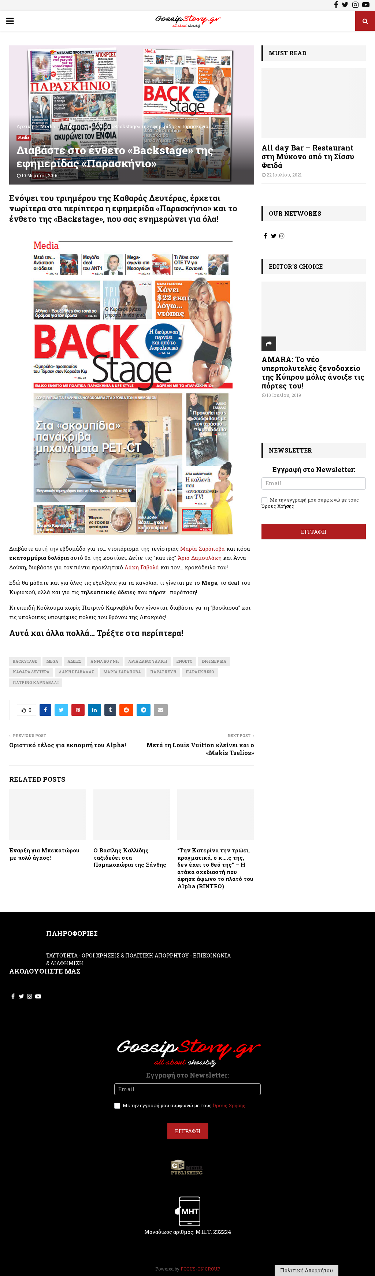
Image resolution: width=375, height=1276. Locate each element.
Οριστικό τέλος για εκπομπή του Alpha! (67, 745)
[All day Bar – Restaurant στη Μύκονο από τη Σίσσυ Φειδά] (313, 103)
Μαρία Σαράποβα (202, 548)
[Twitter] (345, 5)
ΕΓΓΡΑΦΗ (313, 531)
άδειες (74, 661)
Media (23, 137)
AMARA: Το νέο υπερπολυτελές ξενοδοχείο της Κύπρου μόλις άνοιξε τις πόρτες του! (312, 372)
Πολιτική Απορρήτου (306, 1270)
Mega (52, 661)
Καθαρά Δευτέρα (31, 672)
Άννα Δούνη (104, 661)
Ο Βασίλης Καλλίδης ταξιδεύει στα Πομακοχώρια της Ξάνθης (129, 857)
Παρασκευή (163, 672)
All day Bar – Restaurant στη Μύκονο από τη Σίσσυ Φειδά (307, 156)
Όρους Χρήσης (277, 506)
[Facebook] (336, 5)
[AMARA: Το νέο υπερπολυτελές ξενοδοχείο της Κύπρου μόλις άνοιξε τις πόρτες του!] (313, 316)
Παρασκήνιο (200, 672)
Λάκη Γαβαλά (142, 567)
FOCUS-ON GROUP (200, 1269)
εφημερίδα (214, 661)
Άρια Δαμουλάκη (200, 557)
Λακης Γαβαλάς (76, 672)
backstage (25, 661)
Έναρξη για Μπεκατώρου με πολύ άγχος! (44, 854)
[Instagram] (355, 5)
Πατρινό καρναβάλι (36, 682)
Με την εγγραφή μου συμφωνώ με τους (310, 503)
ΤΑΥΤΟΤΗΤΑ (62, 955)
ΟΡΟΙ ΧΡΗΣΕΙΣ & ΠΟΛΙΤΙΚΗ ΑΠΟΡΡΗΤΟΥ (135, 955)
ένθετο (185, 661)
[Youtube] (366, 5)
